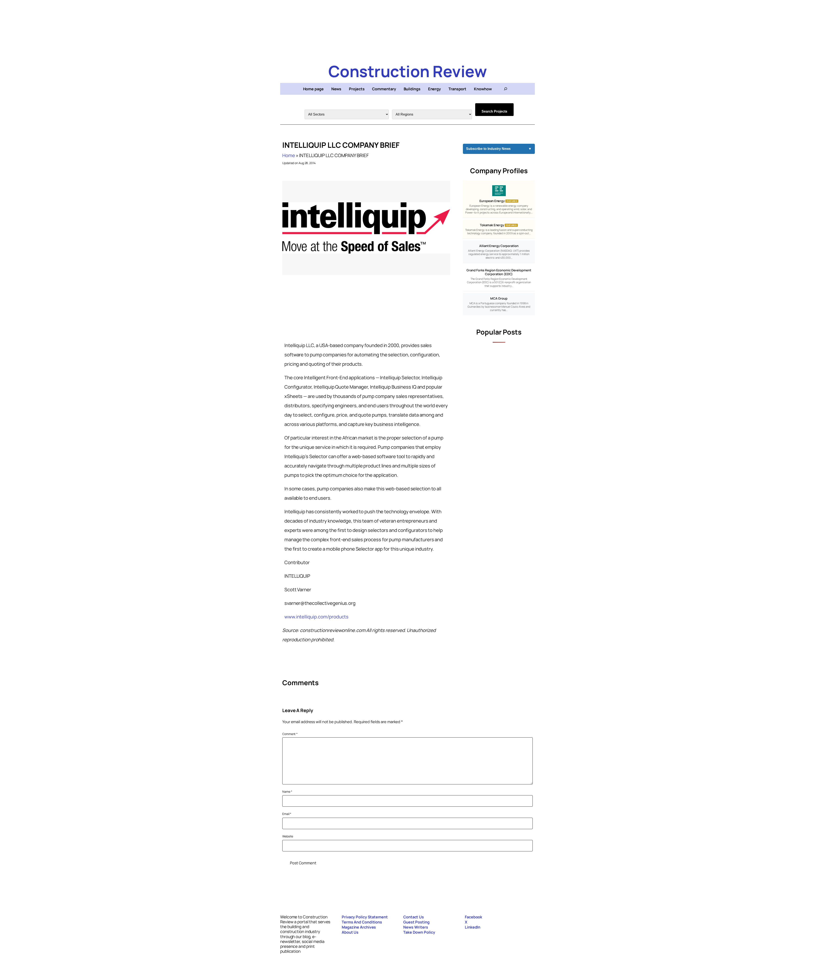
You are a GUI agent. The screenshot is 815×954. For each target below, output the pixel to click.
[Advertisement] (407, 29)
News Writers (415, 927)
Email (286, 814)
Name (287, 791)
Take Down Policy (419, 932)
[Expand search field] (505, 89)
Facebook (473, 916)
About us (350, 932)
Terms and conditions (362, 922)
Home (288, 155)
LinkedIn (472, 927)
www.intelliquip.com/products (316, 617)
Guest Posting (416, 922)
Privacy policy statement (365, 916)
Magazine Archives (359, 927)
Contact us (413, 916)
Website (287, 836)
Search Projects (494, 111)
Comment (290, 734)
